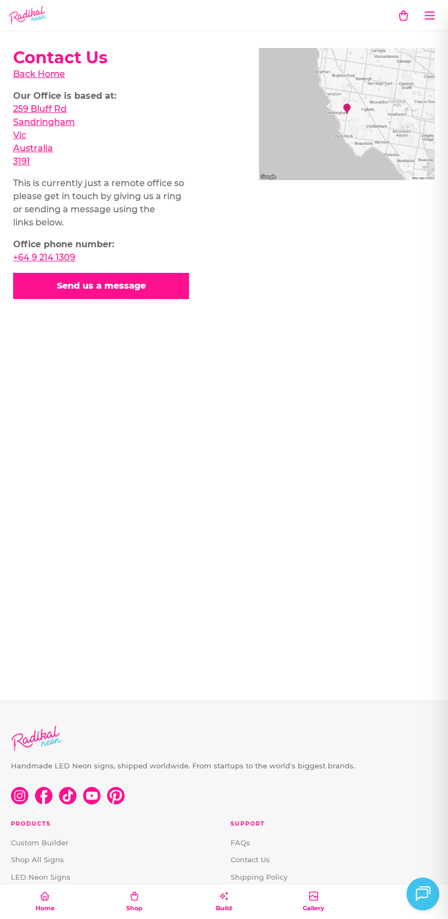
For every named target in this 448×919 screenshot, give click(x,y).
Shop (134, 908)
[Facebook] (43, 795)
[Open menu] (429, 15)
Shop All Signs (37, 859)
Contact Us (250, 859)
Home (45, 908)
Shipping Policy (259, 877)
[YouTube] (92, 795)
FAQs (240, 842)
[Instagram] (19, 795)
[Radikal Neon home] (28, 15)
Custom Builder (39, 842)
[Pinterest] (116, 795)
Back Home (39, 74)
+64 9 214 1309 (44, 257)
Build (224, 908)
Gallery (314, 908)
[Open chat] (422, 894)
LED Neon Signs (40, 877)
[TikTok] (67, 795)
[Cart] (403, 15)
